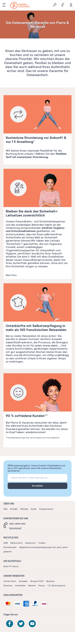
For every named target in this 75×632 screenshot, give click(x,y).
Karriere (32, 585)
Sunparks (23, 581)
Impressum (30, 543)
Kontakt (14, 509)
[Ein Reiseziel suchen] (54, 5)
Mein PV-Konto (10, 566)
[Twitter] (20, 623)
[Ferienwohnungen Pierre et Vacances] (20, 5)
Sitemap (24, 509)
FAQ (5, 509)
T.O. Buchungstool (56, 585)
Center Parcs (9, 581)
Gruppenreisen (46, 509)
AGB (5, 543)
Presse (41, 585)
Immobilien (20, 585)
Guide (33, 509)
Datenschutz (16, 543)
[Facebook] (9, 623)
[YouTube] (32, 623)
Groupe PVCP (37, 581)
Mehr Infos (11, 275)
